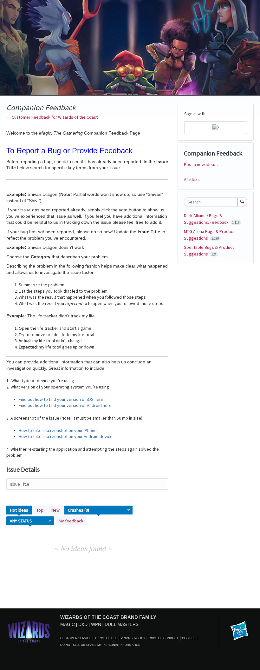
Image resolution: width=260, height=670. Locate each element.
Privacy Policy (133, 638)
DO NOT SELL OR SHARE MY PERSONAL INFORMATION (100, 645)
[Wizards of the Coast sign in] (215, 127)
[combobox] (212, 201)
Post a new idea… (201, 164)
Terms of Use (106, 638)
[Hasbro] (239, 631)
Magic (67, 624)
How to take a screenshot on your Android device (66, 436)
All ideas (192, 179)
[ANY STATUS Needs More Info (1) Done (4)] (30, 521)
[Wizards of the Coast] (28, 631)
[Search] (242, 201)
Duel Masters (122, 624)
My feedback (71, 521)
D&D (83, 624)
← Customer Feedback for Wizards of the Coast (52, 117)
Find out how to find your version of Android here (65, 405)
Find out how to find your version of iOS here (61, 399)
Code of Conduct (164, 638)
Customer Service (75, 638)
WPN (96, 624)
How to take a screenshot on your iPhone (58, 430)
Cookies (188, 638)
